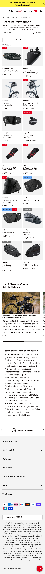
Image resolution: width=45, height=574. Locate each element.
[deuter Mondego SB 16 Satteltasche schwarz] (33, 218)
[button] (36, 11)
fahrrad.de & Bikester (15, 568)
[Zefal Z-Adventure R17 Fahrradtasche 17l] (12, 153)
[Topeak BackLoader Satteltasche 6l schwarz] (12, 250)
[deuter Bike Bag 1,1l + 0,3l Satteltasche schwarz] (12, 186)
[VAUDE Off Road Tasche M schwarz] (33, 250)
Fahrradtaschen (24, 17)
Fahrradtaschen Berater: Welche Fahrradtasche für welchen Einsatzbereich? (20, 317)
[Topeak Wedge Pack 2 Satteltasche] (33, 121)
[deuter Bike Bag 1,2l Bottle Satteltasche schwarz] (33, 88)
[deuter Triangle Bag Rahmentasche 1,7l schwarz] (33, 56)
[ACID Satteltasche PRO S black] (33, 186)
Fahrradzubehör (12, 17)
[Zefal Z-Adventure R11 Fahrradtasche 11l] (33, 153)
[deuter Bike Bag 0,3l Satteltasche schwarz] (12, 121)
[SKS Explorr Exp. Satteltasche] (12, 56)
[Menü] (3, 11)
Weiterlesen (6, 33)
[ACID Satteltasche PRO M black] (12, 218)
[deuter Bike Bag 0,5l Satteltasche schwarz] (12, 88)
